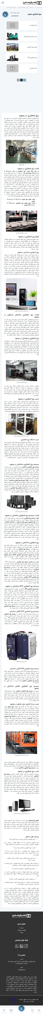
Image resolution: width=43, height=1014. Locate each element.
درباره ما (22, 928)
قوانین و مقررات (22, 930)
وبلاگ (21, 933)
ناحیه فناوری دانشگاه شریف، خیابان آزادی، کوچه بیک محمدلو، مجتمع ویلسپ (21, 962)
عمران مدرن (39, 7)
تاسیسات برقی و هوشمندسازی (26, 7)
